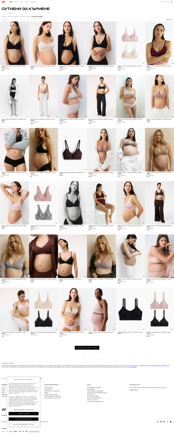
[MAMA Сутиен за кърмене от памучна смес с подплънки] (43, 43)
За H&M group (48, 389)
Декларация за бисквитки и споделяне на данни (23, 409)
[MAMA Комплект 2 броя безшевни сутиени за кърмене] (101, 149)
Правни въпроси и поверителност (97, 392)
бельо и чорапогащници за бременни (158, 365)
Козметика (33, 1)
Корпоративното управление (52, 396)
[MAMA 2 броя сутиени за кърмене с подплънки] (14, 43)
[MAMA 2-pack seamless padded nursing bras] (43, 309)
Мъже (16, 1)
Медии (46, 392)
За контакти (90, 394)
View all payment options (34, 431)
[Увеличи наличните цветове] (118, 123)
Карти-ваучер (6, 396)
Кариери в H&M (48, 387)
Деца (21, 1)
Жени (10, 1)
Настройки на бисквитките (95, 401)
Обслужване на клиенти (94, 387)
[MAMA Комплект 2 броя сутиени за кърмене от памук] (101, 43)
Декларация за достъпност (52, 398)
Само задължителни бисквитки (23, 419)
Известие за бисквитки (94, 398)
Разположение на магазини (95, 391)
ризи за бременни (132, 367)
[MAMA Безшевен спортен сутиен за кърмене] (130, 309)
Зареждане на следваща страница (87, 347)
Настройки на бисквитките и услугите (23, 424)
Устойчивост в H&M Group (52, 391)
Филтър (168, 19)
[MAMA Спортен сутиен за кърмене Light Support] (101, 309)
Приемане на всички (23, 413)
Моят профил (91, 389)
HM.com (4, 378)
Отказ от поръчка (92, 399)
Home (26, 1)
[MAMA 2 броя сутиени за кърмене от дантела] (43, 149)
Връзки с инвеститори (51, 394)
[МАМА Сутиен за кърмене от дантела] (72, 256)
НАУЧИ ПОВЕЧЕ (134, 389)
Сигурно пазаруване (93, 396)
